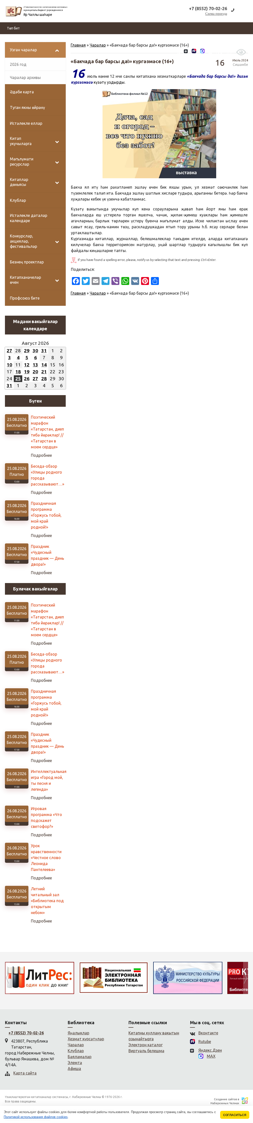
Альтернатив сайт (223, 40)
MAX (211, 1056)
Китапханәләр (90, 40)
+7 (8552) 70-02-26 (26, 1033)
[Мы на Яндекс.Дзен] (186, 52)
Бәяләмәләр (177, 40)
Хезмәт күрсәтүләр (122, 40)
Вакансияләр (152, 40)
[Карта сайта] (210, 52)
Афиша (74, 1068)
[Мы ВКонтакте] (178, 52)
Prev (7, 978)
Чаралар (98, 293)
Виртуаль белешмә (146, 1050)
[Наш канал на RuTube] (194, 52)
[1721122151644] (159, 133)
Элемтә (197, 40)
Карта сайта (25, 1073)
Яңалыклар (16, 40)
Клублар (76, 1050)
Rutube (204, 1041)
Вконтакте (208, 1033)
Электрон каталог (145, 1045)
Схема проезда (216, 14)
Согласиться (234, 1115)
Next (245, 978)
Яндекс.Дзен (210, 1050)
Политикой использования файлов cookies (36, 1117)
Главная (78, 293)
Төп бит (13, 28)
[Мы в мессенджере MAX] (202, 52)
